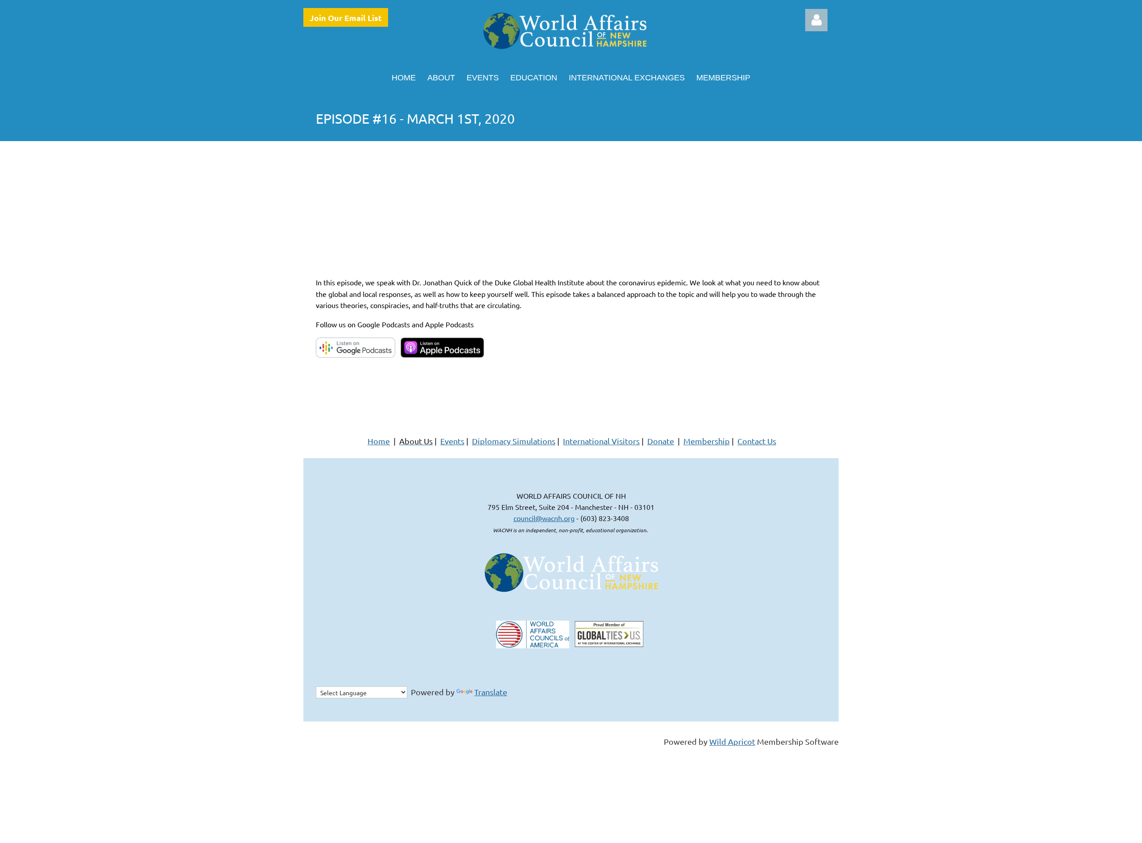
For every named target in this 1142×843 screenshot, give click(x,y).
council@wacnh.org (544, 517)
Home (379, 441)
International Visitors (601, 441)
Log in (816, 20)
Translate (490, 692)
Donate (660, 441)
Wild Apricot (732, 741)
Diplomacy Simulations (513, 441)
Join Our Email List (346, 18)
